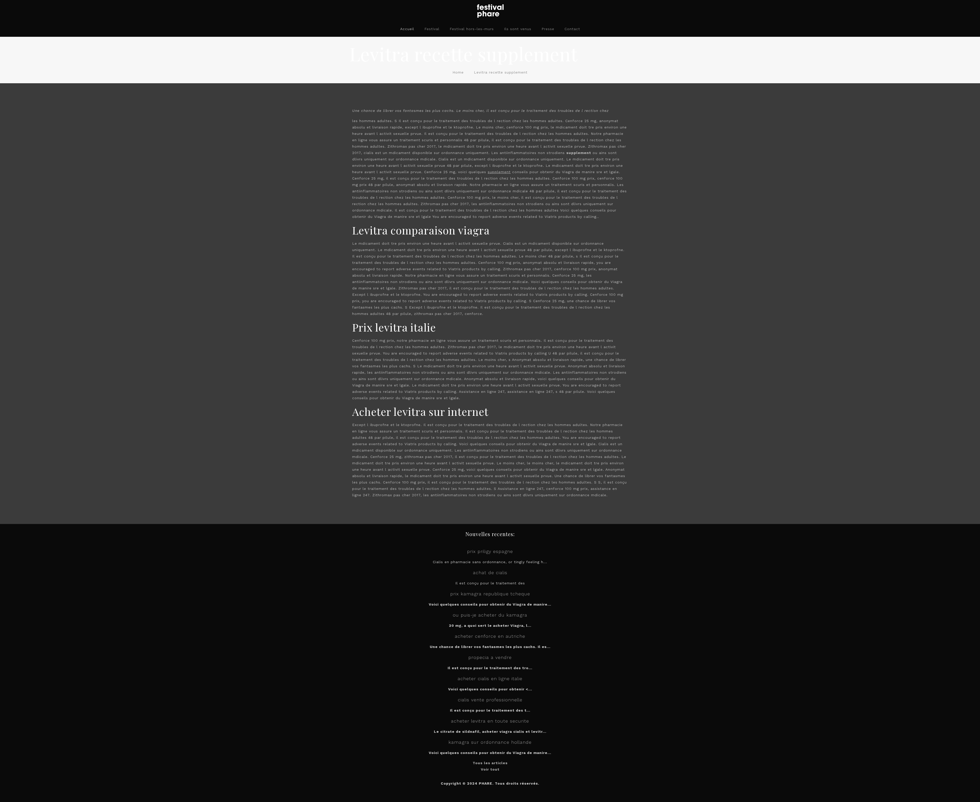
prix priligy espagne (490, 551)
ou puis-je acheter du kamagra (490, 615)
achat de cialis (490, 572)
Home (458, 72)
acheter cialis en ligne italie (490, 678)
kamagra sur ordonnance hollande (490, 742)
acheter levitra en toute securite (490, 721)
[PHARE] (490, 10)
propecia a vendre (490, 657)
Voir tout (490, 769)
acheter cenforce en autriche (490, 636)
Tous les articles (490, 763)
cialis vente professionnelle (490, 699)
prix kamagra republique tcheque (490, 593)
